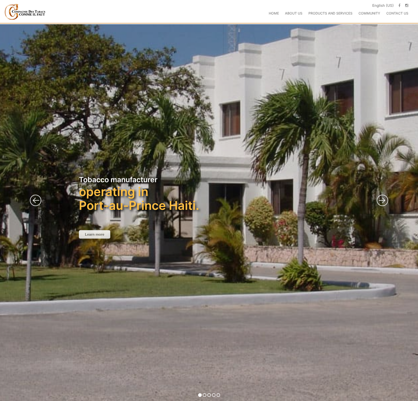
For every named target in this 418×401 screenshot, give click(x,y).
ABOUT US (293, 13)
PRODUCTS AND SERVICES (330, 13)
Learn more (94, 234)
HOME (274, 13)
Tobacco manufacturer (139, 194)
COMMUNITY (369, 13)
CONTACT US (397, 13)
